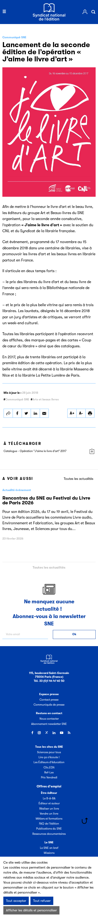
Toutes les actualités (78, 479)
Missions (49, 853)
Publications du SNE (49, 828)
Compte (85, 12)
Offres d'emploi (49, 786)
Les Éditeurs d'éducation (49, 762)
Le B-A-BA (49, 798)
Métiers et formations (49, 818)
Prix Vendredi (49, 777)
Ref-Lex (49, 772)
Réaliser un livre (49, 808)
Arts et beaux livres (45, 399)
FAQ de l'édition (49, 823)
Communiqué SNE (17, 399)
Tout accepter (16, 901)
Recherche (93, 12)
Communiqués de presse (49, 704)
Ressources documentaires (49, 833)
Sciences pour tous (49, 752)
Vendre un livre (49, 813)
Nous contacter (49, 718)
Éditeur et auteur (49, 803)
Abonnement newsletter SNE (49, 724)
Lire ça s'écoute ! (49, 757)
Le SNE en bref (49, 848)
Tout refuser (42, 901)
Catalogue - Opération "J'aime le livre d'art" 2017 (35, 451)
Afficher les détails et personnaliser (31, 910)
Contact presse (49, 699)
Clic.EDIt (49, 767)
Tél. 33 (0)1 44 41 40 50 (49, 681)
